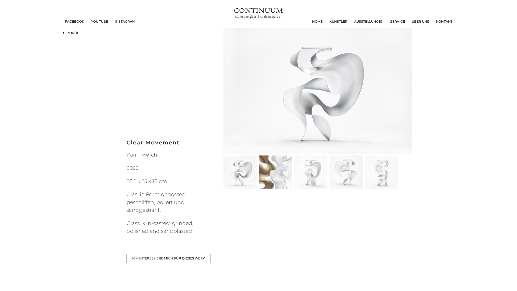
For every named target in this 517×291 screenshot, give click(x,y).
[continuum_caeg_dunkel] (258, 10)
